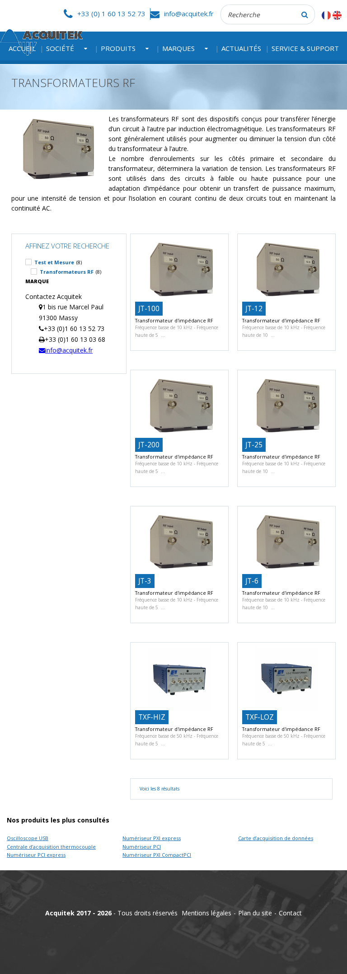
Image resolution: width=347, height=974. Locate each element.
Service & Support (305, 48)
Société (60, 48)
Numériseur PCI (141, 846)
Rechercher (305, 14)
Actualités (241, 48)
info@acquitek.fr (189, 13)
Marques (178, 48)
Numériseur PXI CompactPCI (156, 854)
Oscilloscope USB (27, 838)
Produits (118, 48)
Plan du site (255, 913)
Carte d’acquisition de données (275, 838)
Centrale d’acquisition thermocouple (51, 846)
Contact (290, 913)
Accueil (22, 48)
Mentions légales (206, 913)
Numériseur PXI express (151, 838)
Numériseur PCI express (36, 854)
